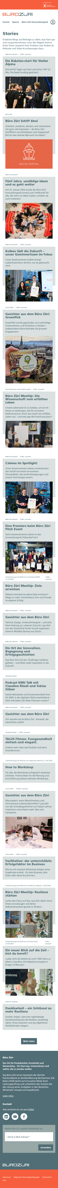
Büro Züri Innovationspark (35, 22)
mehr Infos (8, 1095)
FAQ (4, 1180)
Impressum (7, 1177)
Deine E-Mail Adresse (19, 1136)
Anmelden (45, 1147)
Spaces (15, 22)
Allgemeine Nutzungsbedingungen (27, 1177)
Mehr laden (29, 1041)
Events (6, 22)
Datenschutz (47, 1177)
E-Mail (31, 1109)
